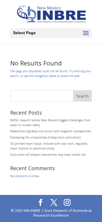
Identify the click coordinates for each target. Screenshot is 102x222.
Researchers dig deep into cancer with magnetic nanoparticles (50, 131)
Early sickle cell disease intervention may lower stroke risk (48, 155)
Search (82, 96)
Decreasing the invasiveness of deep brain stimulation (45, 137)
